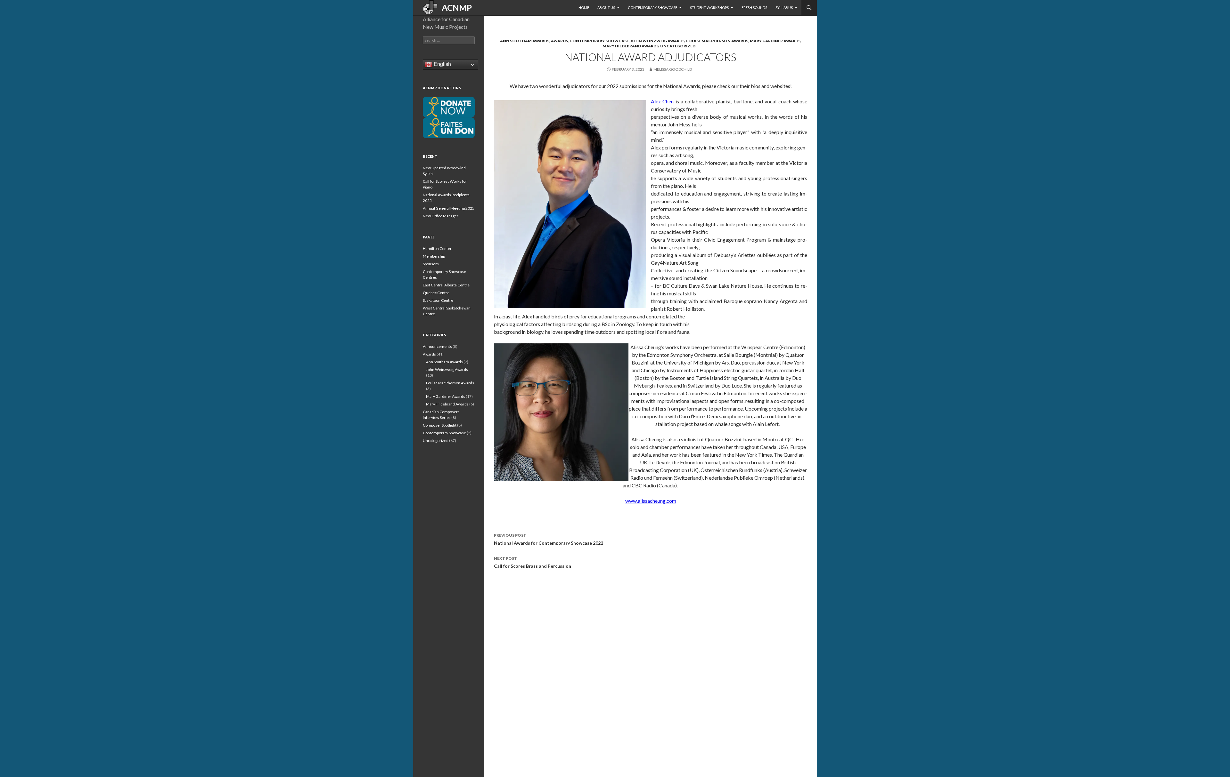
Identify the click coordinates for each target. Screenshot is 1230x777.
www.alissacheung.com (650, 501)
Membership (434, 256)
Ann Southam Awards (524, 40)
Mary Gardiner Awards (775, 40)
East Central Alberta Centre (446, 285)
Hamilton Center (437, 248)
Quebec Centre (436, 292)
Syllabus (784, 7)
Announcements (437, 346)
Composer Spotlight (439, 425)
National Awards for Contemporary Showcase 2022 (548, 539)
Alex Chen (662, 101)
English (441, 64)
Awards (559, 40)
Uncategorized (677, 46)
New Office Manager (440, 215)
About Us (606, 7)
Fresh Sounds (754, 7)
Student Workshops (709, 7)
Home (583, 7)
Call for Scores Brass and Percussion (532, 562)
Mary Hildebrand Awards (631, 46)
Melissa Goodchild (672, 69)
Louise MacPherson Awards (717, 40)
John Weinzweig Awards (657, 40)
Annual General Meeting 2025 (448, 208)
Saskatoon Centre (438, 300)
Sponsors (431, 263)
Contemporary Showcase (652, 7)
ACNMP (454, 8)
